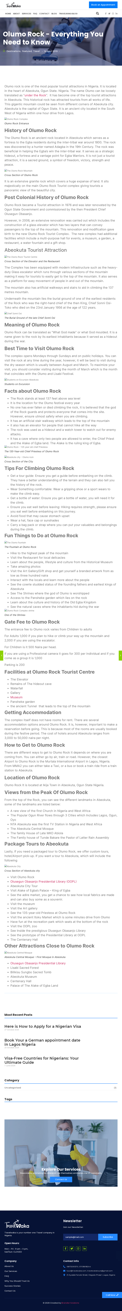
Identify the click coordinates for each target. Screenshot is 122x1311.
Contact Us (9, 1291)
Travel (36, 51)
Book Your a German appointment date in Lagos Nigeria (42, 1042)
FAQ (6, 1276)
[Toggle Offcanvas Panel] (97, 13)
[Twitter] (109, 14)
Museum (16, 697)
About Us (9, 1266)
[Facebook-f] (106, 14)
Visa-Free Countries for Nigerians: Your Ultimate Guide (41, 1060)
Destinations (14, 51)
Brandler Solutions (70, 1302)
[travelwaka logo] (13, 4)
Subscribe (108, 1237)
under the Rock (35, 95)
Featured (27, 51)
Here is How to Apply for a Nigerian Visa (42, 1026)
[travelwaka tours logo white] (16, 1223)
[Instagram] (113, 14)
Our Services (10, 1271)
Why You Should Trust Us (17, 1281)
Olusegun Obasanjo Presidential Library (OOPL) (43, 881)
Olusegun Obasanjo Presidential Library (38, 963)
